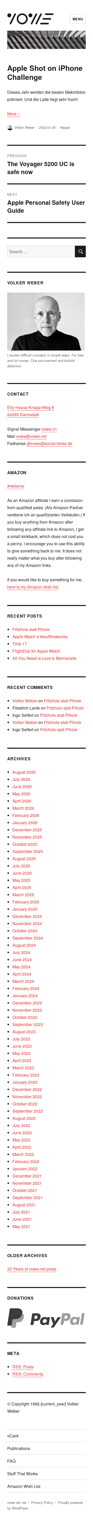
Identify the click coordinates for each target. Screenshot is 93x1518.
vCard (12, 1436)
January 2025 (24, 909)
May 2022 (21, 1140)
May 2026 (21, 794)
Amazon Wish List (23, 1486)
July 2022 (21, 1125)
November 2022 (27, 1096)
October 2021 (24, 1190)
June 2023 (22, 1046)
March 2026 (23, 808)
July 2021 (21, 1212)
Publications (18, 1448)
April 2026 (21, 801)
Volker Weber (24, 127)
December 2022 (27, 1089)
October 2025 (24, 844)
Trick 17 (19, 644)
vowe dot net (16, 1502)
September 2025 (27, 851)
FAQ (11, 1461)
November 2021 (27, 1183)
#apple (65, 127)
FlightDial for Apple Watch (36, 651)
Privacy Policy (42, 1502)
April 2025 (21, 887)
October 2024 (24, 931)
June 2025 (22, 873)
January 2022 (24, 1169)
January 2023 (24, 1082)
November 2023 (27, 1010)
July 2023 (21, 1039)
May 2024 (21, 967)
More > (13, 114)
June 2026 (22, 786)
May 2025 (21, 880)
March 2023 (23, 1068)
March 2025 (23, 895)
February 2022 (25, 1161)
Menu (78, 18)
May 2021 (21, 1226)
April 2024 (21, 974)
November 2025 (27, 837)
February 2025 (25, 902)
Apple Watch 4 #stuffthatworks (40, 636)
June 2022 (22, 1133)
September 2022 (27, 1111)
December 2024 (27, 916)
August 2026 (24, 772)
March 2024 (23, 981)
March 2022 (23, 1154)
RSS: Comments (27, 1374)
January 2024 (24, 996)
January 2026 (24, 822)
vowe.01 (49, 429)
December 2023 (27, 1003)
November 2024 (27, 923)
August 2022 (24, 1118)
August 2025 (24, 859)
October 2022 (24, 1104)
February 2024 (25, 988)
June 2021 (22, 1219)
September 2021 (27, 1197)
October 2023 (24, 1017)
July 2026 (21, 779)
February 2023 (25, 1075)
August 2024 (24, 945)
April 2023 (21, 1060)
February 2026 (25, 815)
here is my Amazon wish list (32, 587)
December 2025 (27, 830)
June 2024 (22, 959)
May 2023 (21, 1053)
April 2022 (21, 1147)
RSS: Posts (23, 1367)
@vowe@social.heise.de (49, 443)
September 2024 (27, 938)
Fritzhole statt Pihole (31, 629)
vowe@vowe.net (31, 436)
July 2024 (21, 952)
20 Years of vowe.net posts (31, 1269)
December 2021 (27, 1176)
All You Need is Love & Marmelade (44, 658)
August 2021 (24, 1205)
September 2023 (27, 1024)
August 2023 (24, 1032)
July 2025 (21, 866)
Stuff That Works (22, 1474)
